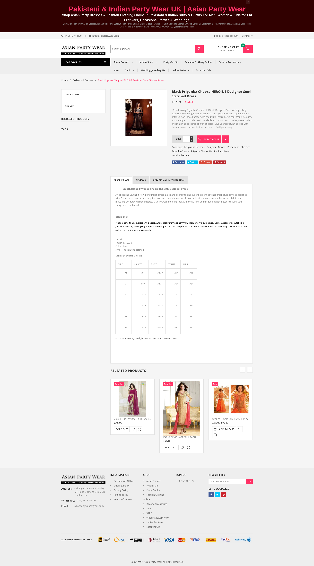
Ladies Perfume (180, 70)
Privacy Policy (121, 490)
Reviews (141, 180)
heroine (185, 155)
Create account (230, 36)
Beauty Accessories (230, 62)
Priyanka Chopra (180, 151)
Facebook (179, 162)
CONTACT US (186, 481)
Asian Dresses (122, 62)
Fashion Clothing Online (198, 62)
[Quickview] (139, 429)
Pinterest (220, 162)
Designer (211, 147)
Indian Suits (147, 62)
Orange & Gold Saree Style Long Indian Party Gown (239, 418)
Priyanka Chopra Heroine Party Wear (210, 151)
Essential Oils (203, 70)
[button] (247, 35)
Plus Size (245, 147)
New (116, 70)
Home (64, 80)
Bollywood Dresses (83, 80)
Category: (177, 147)
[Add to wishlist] (133, 429)
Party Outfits (170, 62)
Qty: (178, 138)
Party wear (233, 147)
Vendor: (176, 155)
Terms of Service (123, 499)
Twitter (193, 162)
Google (206, 162)
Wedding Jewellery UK (153, 70)
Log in (217, 36)
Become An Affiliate (124, 481)
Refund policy (121, 494)
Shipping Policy (121, 485)
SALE (128, 70)
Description (121, 180)
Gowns (221, 147)
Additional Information (168, 180)
